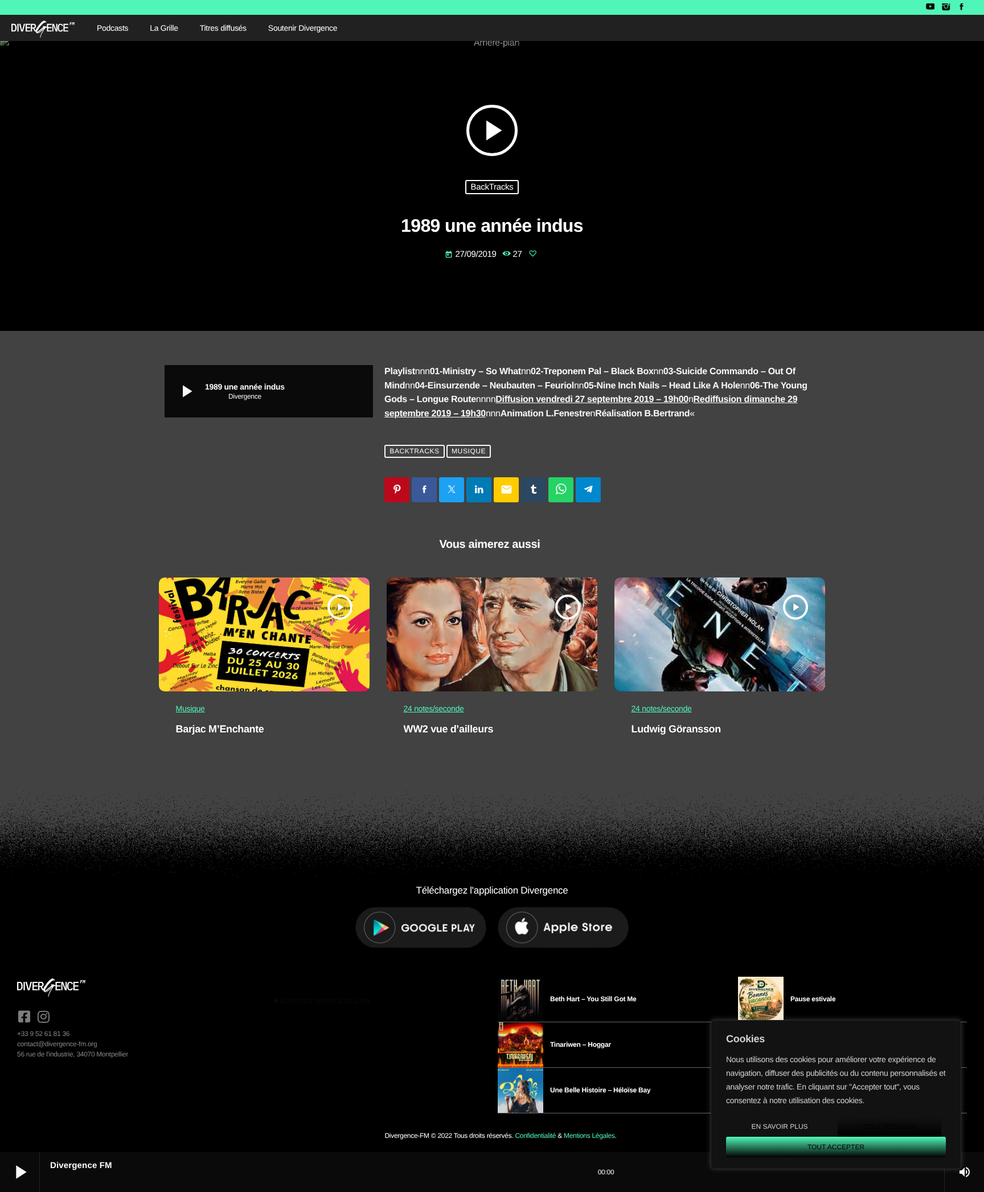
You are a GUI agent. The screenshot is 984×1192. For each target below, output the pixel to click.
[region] (836, 1094)
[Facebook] (961, 7)
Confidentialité (535, 1136)
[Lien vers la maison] (43, 27)
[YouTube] (930, 7)
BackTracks (492, 187)
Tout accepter (835, 1147)
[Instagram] (945, 7)
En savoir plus (779, 1126)
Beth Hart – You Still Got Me (593, 999)
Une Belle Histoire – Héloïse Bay (600, 1090)
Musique (469, 452)
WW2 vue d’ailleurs (449, 729)
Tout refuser (889, 1126)
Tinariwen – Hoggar (580, 1044)
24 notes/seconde (434, 708)
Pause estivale (812, 999)
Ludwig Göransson (676, 729)
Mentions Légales (589, 1136)
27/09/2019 (471, 254)
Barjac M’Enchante (220, 729)
